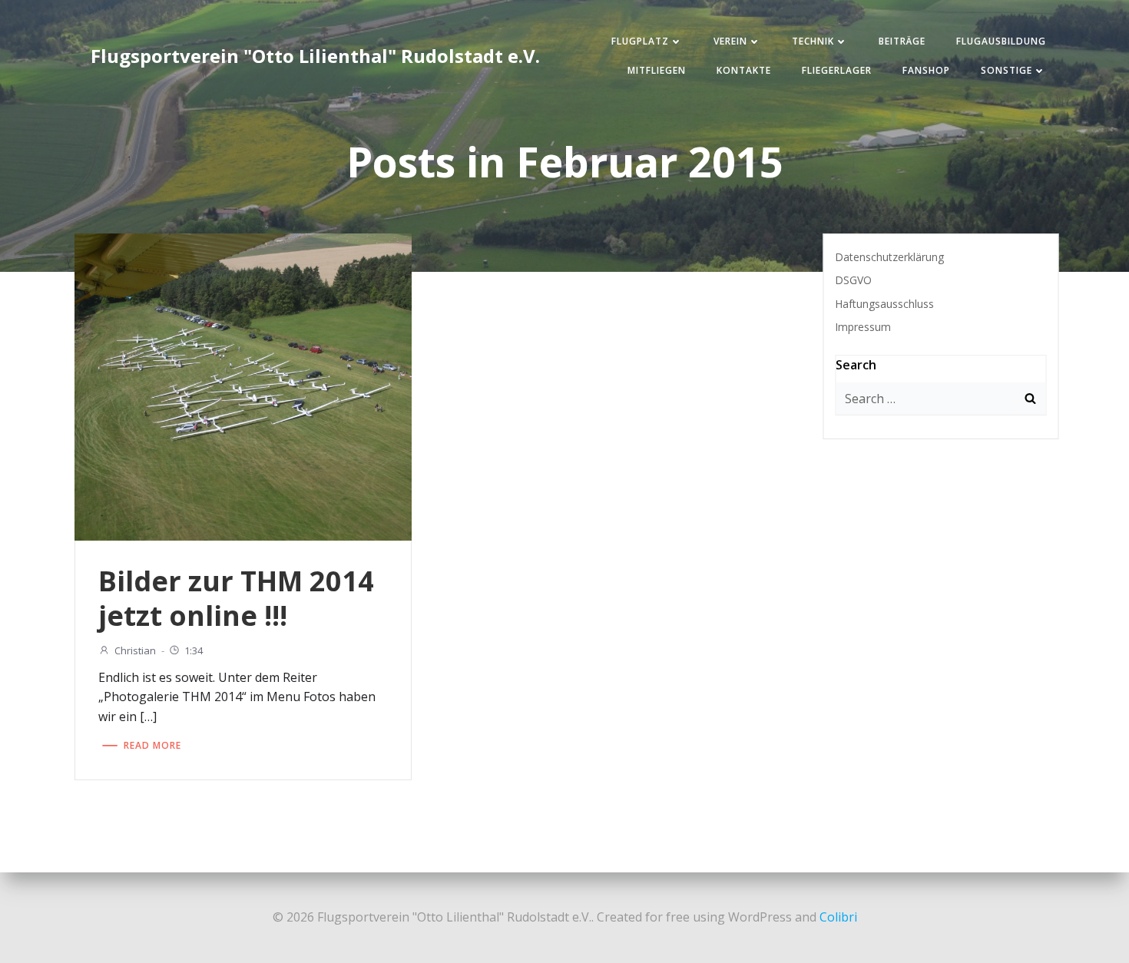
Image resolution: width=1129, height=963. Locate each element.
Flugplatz (640, 41)
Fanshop (926, 70)
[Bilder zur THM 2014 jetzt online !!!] (243, 385)
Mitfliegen (656, 70)
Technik (813, 41)
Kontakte (744, 70)
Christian (135, 650)
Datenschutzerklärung (889, 257)
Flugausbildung (1001, 41)
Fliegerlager (837, 70)
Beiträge (902, 41)
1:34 (193, 650)
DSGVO (853, 280)
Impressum (863, 326)
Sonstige (1006, 70)
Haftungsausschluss (884, 303)
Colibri (838, 916)
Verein (730, 41)
